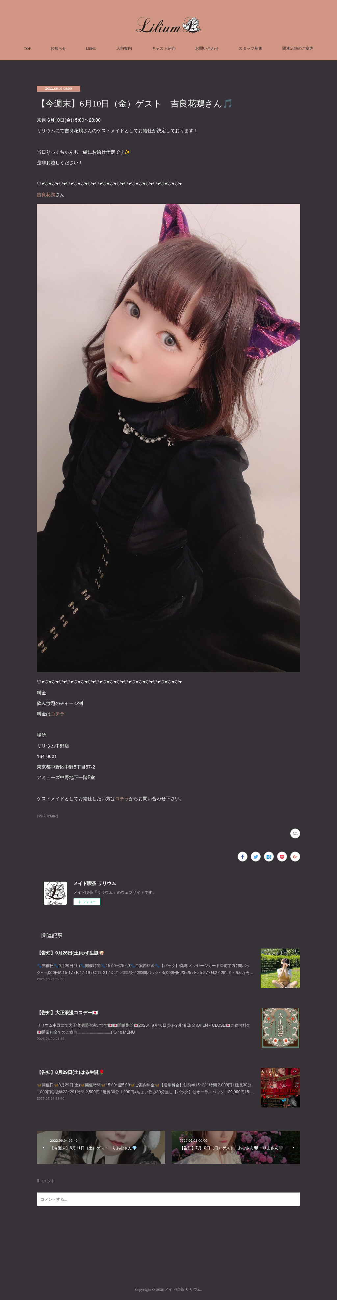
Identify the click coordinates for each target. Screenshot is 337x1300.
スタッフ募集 (250, 48)
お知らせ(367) (47, 815)
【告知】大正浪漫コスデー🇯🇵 (67, 1012)
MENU (91, 48)
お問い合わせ (207, 48)
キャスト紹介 (163, 48)
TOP (27, 48)
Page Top (168, 1263)
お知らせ (58, 48)
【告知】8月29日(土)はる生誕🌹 (70, 1072)
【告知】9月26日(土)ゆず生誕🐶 (70, 952)
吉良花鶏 (46, 194)
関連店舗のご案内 (298, 48)
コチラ (58, 713)
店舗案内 (124, 48)
